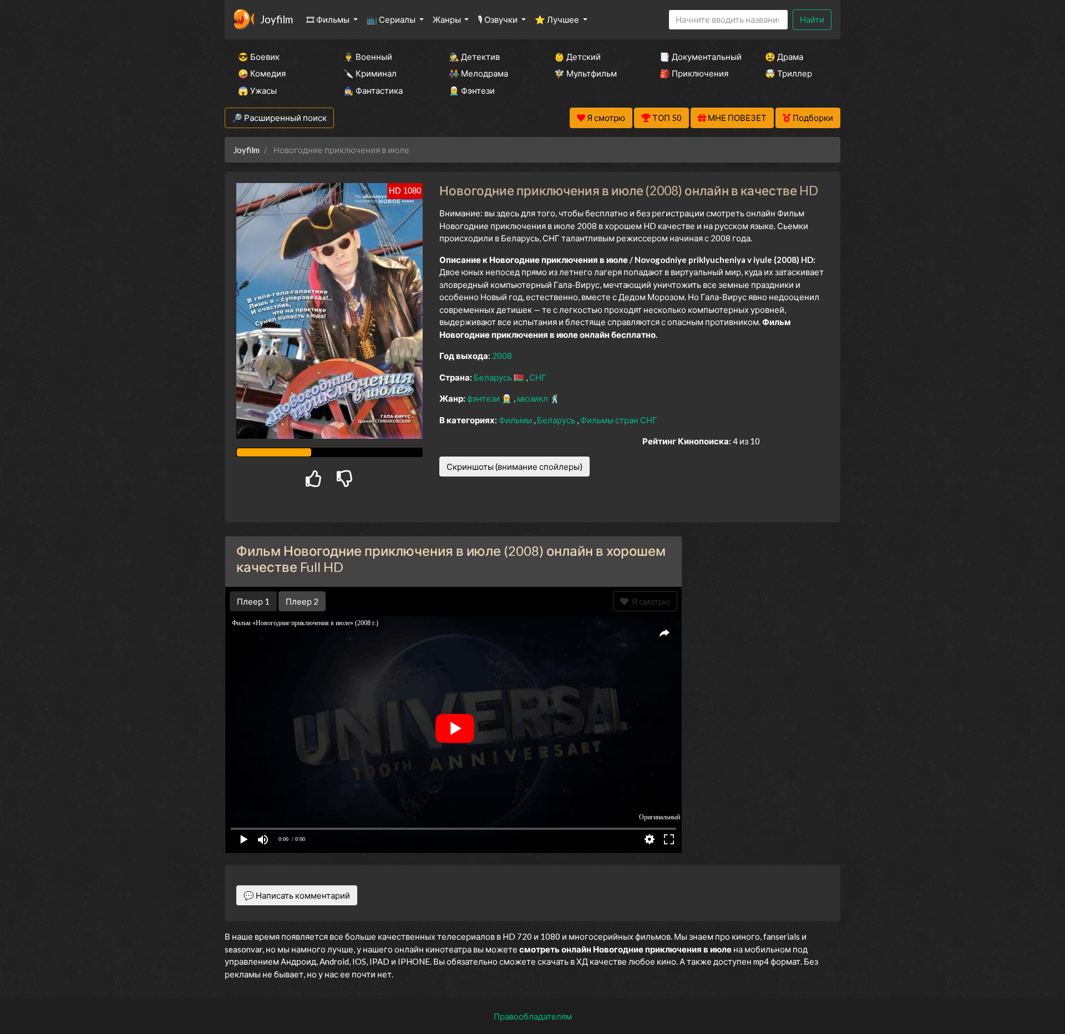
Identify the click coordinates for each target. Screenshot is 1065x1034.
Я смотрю (649, 601)
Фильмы (516, 420)
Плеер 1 (253, 601)
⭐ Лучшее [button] (558, 19)
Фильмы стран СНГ (618, 420)
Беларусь (494, 377)
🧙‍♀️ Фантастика (373, 90)
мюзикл (533, 398)
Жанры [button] (448, 19)
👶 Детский (577, 57)
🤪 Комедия (262, 73)
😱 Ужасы (257, 90)
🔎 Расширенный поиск (279, 118)
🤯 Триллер (788, 73)
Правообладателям (533, 1016)
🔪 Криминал (370, 73)
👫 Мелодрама (478, 73)
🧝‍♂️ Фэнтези (472, 90)
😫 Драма (784, 57)
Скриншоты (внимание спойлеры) (514, 467)
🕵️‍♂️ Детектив (474, 57)
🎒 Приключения (694, 73)
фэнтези (484, 398)
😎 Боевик (259, 57)
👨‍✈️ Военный (367, 57)
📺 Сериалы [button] (392, 19)
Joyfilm (276, 19)
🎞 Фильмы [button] (328, 19)
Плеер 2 (302, 601)
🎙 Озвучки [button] (498, 19)
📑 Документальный (697, 57)
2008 (502, 356)
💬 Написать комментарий (297, 895)
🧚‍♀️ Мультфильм (585, 73)
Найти (812, 19)
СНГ (537, 377)
